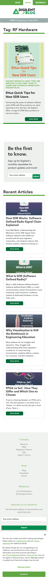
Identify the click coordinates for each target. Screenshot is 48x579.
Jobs (24, 452)
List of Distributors (24, 491)
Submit (36, 176)
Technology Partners (24, 494)
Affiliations (24, 486)
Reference (41, 2)
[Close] (45, 534)
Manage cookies (24, 567)
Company (24, 439)
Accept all (24, 574)
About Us (24, 444)
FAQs (24, 447)
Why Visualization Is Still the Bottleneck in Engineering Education (22, 333)
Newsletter (24, 473)
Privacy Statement (13, 555)
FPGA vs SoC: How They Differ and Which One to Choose (22, 391)
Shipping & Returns (24, 449)
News (24, 465)
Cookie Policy (21, 541)
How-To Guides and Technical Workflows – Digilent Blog (23, 85)
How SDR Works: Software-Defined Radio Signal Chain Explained (24, 221)
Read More (33, 119)
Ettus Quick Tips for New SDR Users (20, 95)
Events (24, 476)
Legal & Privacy (24, 455)
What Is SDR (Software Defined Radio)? (21, 277)
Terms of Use (32, 555)
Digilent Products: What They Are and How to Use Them (23, 82)
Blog (27, 2)
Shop (17, 2)
